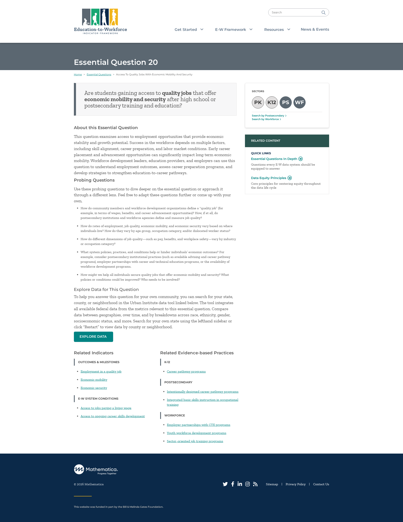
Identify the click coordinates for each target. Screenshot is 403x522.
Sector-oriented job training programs (195, 441)
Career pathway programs (186, 371)
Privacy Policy (296, 484)
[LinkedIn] (240, 484)
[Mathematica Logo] (201, 469)
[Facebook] (232, 484)
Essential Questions (99, 74)
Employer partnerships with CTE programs (198, 425)
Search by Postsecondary (268, 115)
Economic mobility (94, 380)
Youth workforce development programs (196, 433)
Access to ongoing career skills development (113, 416)
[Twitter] (225, 484)
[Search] (323, 12)
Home (78, 74)
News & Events (315, 29)
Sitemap (272, 484)
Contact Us (321, 484)
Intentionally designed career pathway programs (202, 392)
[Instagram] (247, 484)
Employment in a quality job (101, 371)
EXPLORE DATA (93, 337)
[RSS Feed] (255, 484)
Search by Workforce (265, 119)
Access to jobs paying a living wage (106, 408)
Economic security (94, 388)
